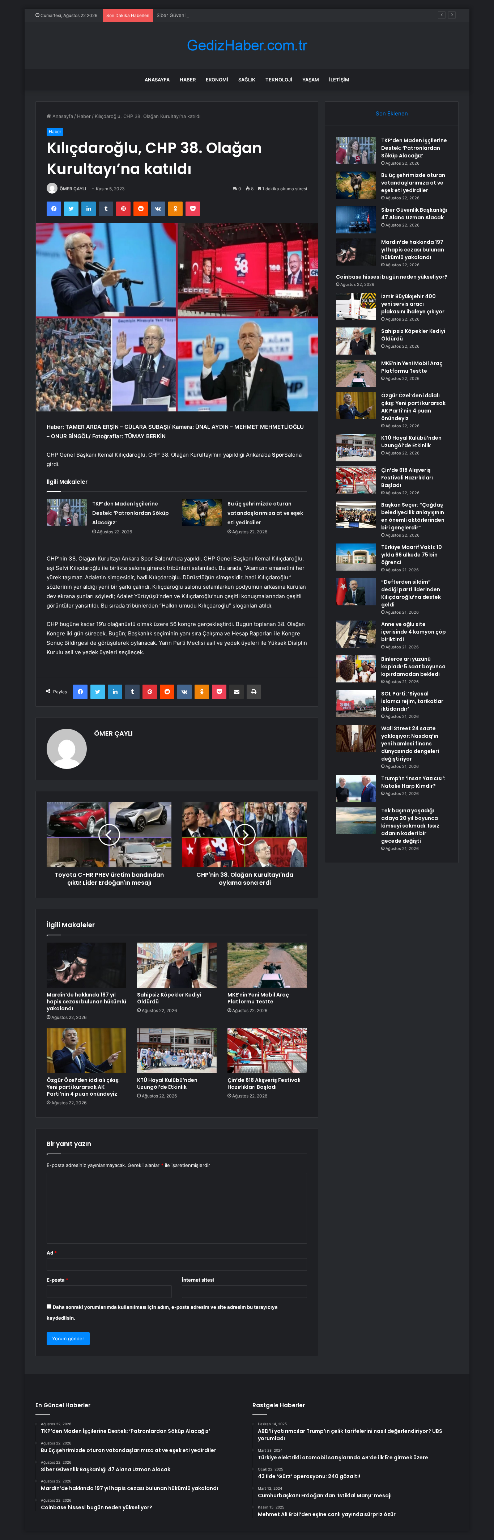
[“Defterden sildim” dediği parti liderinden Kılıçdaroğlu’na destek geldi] (356, 591)
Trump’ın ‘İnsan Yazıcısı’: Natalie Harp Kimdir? (413, 782)
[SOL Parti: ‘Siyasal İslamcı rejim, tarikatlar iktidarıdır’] (356, 703)
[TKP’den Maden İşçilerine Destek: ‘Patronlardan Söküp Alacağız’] (67, 512)
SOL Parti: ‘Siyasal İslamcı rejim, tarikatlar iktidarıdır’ (412, 701)
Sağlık (246, 79)
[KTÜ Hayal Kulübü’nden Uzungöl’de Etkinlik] (177, 1050)
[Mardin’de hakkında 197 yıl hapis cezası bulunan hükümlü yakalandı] (86, 965)
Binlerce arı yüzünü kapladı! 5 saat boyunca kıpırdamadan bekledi (413, 666)
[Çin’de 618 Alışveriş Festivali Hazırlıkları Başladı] (267, 1050)
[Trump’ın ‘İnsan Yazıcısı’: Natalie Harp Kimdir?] (356, 788)
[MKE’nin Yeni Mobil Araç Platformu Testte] (267, 965)
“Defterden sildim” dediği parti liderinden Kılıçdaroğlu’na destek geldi (411, 593)
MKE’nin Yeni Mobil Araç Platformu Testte (258, 998)
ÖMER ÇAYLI (73, 188)
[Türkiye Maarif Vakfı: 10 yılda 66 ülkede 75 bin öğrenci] (356, 557)
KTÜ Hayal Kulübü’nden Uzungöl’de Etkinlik (167, 1083)
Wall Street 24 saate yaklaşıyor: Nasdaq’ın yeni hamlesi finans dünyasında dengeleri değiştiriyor (410, 743)
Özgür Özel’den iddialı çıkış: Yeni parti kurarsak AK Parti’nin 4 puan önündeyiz (83, 1086)
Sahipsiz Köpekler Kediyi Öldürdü (169, 998)
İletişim (339, 79)
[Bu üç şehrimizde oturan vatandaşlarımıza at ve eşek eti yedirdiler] (202, 512)
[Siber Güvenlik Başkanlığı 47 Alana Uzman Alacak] (356, 219)
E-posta (57, 1280)
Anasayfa (157, 79)
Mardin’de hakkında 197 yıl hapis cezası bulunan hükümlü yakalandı (86, 1001)
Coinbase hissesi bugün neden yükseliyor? (391, 276)
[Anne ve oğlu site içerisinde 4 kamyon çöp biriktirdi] (356, 634)
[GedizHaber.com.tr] (247, 45)
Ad (52, 1253)
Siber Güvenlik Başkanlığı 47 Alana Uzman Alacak (211, 15)
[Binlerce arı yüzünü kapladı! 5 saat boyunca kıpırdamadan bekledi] (356, 668)
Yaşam (310, 79)
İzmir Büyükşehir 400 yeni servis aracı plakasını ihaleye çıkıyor (412, 304)
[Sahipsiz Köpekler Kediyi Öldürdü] (177, 965)
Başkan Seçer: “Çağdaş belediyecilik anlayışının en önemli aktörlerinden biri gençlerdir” (412, 516)
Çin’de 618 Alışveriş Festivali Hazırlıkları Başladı (264, 1083)
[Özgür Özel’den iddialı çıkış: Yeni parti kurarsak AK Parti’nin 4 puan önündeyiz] (86, 1050)
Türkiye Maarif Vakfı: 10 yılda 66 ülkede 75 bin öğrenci (411, 554)
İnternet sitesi (198, 1280)
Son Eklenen (392, 113)
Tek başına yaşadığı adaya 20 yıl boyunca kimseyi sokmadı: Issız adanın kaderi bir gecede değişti (410, 826)
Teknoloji (278, 79)
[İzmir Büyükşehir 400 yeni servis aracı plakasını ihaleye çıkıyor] (356, 306)
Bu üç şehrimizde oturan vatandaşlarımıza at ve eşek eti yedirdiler (265, 513)
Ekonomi (217, 79)
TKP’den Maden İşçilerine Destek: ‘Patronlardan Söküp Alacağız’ (130, 513)
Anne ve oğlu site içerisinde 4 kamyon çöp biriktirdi (413, 632)
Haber (188, 79)
